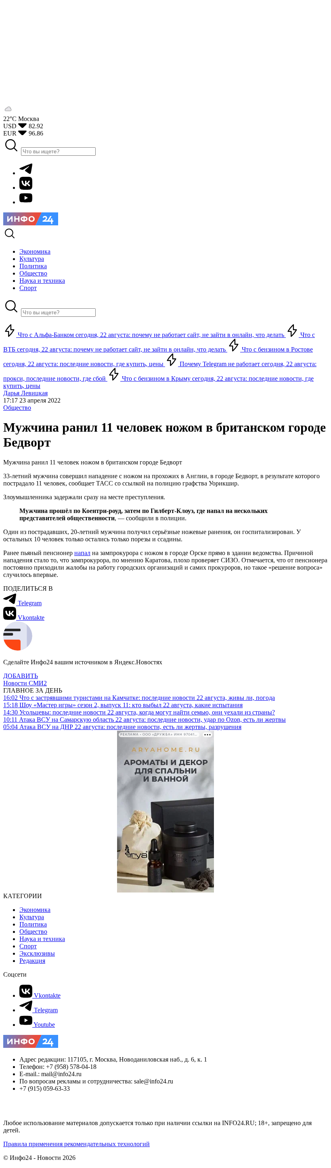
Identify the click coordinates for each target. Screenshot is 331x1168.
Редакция (32, 960)
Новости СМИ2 (25, 683)
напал (82, 552)
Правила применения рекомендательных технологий (76, 1143)
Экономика (34, 909)
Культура (31, 917)
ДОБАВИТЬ (20, 675)
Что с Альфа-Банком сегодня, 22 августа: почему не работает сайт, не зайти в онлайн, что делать (151, 334)
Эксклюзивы (37, 953)
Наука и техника (42, 938)
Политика (33, 924)
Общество (17, 407)
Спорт (28, 946)
